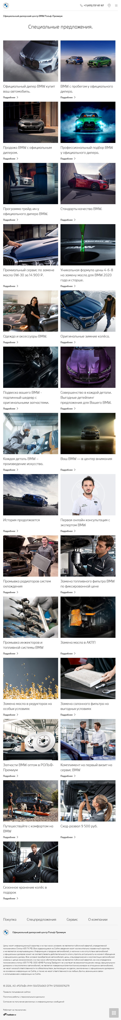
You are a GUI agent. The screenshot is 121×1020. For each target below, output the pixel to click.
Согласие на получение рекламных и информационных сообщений (33, 1001)
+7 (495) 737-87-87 (94, 5)
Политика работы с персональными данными (24, 996)
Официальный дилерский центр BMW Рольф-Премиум (32, 15)
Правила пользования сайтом (17, 992)
